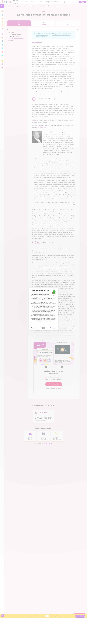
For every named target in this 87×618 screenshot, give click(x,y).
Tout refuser (34, 327)
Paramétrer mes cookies (43, 328)
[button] (2, 615)
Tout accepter (53, 327)
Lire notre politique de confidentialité (37, 322)
